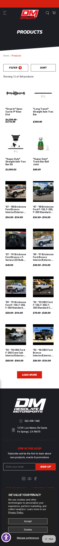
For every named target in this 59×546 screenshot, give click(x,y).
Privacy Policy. (16, 512)
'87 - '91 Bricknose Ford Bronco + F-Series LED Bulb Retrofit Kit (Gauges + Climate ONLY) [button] (15, 257)
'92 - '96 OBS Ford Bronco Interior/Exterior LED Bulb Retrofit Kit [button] (43, 353)
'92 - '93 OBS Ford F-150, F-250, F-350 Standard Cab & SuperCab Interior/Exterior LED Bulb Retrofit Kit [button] (43, 305)
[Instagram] (23, 478)
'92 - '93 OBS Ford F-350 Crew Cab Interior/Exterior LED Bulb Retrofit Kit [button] (15, 353)
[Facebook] (35, 478)
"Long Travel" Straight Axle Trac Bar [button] (43, 112)
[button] (5, 13)
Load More (29, 374)
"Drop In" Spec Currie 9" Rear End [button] (13, 112)
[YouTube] (29, 478)
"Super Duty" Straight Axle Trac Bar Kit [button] (15, 162)
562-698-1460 (32, 420)
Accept (28, 521)
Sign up (45, 466)
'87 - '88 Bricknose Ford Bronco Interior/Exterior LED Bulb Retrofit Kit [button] (15, 209)
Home (6, 55)
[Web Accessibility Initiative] (6, 537)
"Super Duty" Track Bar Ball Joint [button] (41, 162)
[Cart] (54, 12)
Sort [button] (43, 67)
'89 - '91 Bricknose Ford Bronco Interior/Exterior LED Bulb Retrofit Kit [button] (43, 257)
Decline (28, 529)
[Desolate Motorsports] (29, 14)
